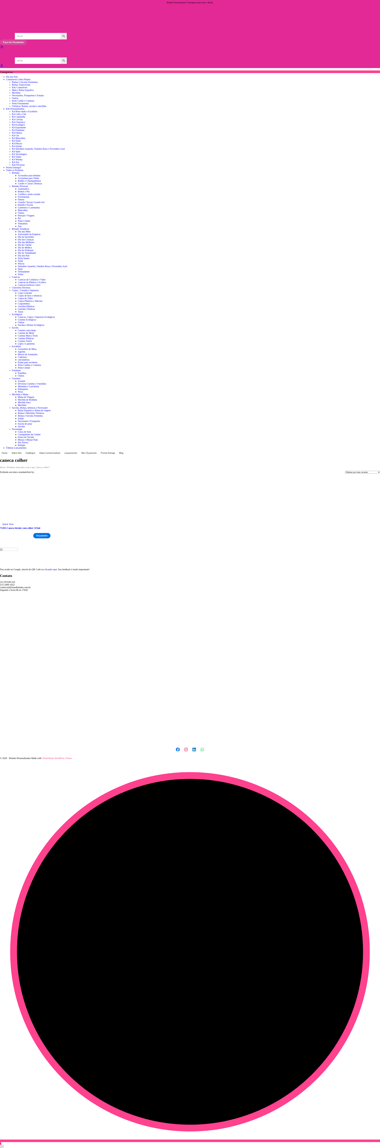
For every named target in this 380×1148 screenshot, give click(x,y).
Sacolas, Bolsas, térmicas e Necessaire (30, 407)
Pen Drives (23, 442)
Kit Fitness (17, 133)
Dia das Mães (24, 231)
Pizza (20, 391)
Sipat (20, 269)
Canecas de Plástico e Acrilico (32, 282)
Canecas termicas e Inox (29, 285)
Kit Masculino (18, 138)
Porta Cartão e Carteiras (23, 101)
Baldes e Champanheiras (29, 181)
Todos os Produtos (14, 170)
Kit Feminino (18, 130)
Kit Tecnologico (19, 154)
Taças (20, 311)
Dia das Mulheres (26, 242)
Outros (15, 98)
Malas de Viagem (26, 397)
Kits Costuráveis (19, 87)
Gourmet (16, 378)
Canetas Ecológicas (27, 319)
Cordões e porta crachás (29, 194)
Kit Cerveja (17, 119)
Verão (20, 274)
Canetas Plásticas (26, 338)
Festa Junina (23, 258)
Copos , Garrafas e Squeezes (25, 290)
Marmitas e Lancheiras (28, 386)
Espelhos (22, 373)
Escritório (16, 346)
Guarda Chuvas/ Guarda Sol (31, 202)
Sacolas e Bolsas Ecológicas (31, 325)
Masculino (23, 210)
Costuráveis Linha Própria (18, 79)
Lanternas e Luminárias (29, 207)
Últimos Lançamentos (16, 448)
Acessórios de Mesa (27, 349)
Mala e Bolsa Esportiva (23, 90)
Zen (20, 226)
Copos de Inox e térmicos (30, 295)
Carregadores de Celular (29, 434)
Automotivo (23, 189)
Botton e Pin (24, 191)
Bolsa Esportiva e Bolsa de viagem (34, 410)
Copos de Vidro (25, 298)
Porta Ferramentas (20, 103)
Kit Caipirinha (18, 117)
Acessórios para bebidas (29, 175)
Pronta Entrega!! (13, 167)
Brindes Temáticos (20, 229)
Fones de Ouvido (26, 437)
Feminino (16, 370)
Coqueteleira (24, 303)
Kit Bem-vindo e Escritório (24, 111)
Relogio (21, 445)
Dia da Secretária (26, 237)
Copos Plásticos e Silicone (30, 301)
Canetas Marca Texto (28, 335)
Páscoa (21, 263)
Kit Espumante (19, 127)
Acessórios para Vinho (28, 178)
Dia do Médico (25, 247)
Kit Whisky (17, 159)
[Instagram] (186, 749)
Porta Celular (24, 221)
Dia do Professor (26, 250)
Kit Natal (16, 141)
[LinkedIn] (194, 749)
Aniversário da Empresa (29, 234)
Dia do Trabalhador (27, 253)
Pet (19, 218)
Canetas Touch (25, 341)
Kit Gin (15, 135)
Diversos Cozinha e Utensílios (32, 383)
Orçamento (42, 535)
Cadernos (22, 357)
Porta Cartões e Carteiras (29, 365)
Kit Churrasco (18, 122)
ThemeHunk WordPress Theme (57, 758)
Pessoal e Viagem (26, 215)
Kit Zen (15, 162)
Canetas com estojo (27, 330)
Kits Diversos (18, 165)
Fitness (21, 199)
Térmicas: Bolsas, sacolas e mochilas (29, 106)
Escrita (15, 327)
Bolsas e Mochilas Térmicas (31, 413)
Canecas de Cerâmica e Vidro (32, 279)
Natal (20, 261)
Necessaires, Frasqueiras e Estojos (28, 95)
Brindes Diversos (20, 186)
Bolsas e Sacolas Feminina (30, 416)
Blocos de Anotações (28, 354)
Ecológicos (17, 314)
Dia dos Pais (12, 76)
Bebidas (15, 173)
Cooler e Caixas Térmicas (30, 183)
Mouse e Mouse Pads (28, 440)
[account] (2, 66)
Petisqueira (23, 389)
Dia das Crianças (26, 239)
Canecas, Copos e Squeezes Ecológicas (36, 317)
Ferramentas (23, 197)
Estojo (21, 418)
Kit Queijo (17, 146)
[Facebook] (178, 749)
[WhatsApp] (202, 749)
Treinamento (24, 271)
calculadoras (23, 359)
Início (2, 467)
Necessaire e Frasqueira (29, 421)
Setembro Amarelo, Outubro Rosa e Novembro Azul (42, 266)
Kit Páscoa (17, 143)
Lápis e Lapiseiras (26, 343)
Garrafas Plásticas (26, 306)
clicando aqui (50, 569)
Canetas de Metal (26, 333)
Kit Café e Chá (19, 114)
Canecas (16, 277)
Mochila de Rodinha (27, 399)
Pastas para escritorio (27, 362)
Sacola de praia (25, 424)
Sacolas (21, 426)
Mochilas (16, 93)
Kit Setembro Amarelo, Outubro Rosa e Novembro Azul (38, 149)
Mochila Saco (24, 402)
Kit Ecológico (18, 125)
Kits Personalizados (15, 109)
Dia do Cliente (24, 245)
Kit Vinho (16, 157)
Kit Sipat (16, 151)
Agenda (21, 351)
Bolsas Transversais (21, 84)
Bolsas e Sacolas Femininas (25, 82)
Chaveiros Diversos (21, 287)
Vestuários (22, 223)
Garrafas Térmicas (26, 309)
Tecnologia (17, 429)
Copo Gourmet (25, 293)
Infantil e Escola (25, 205)
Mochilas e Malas (20, 394)
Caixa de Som (24, 432)
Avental (21, 381)
